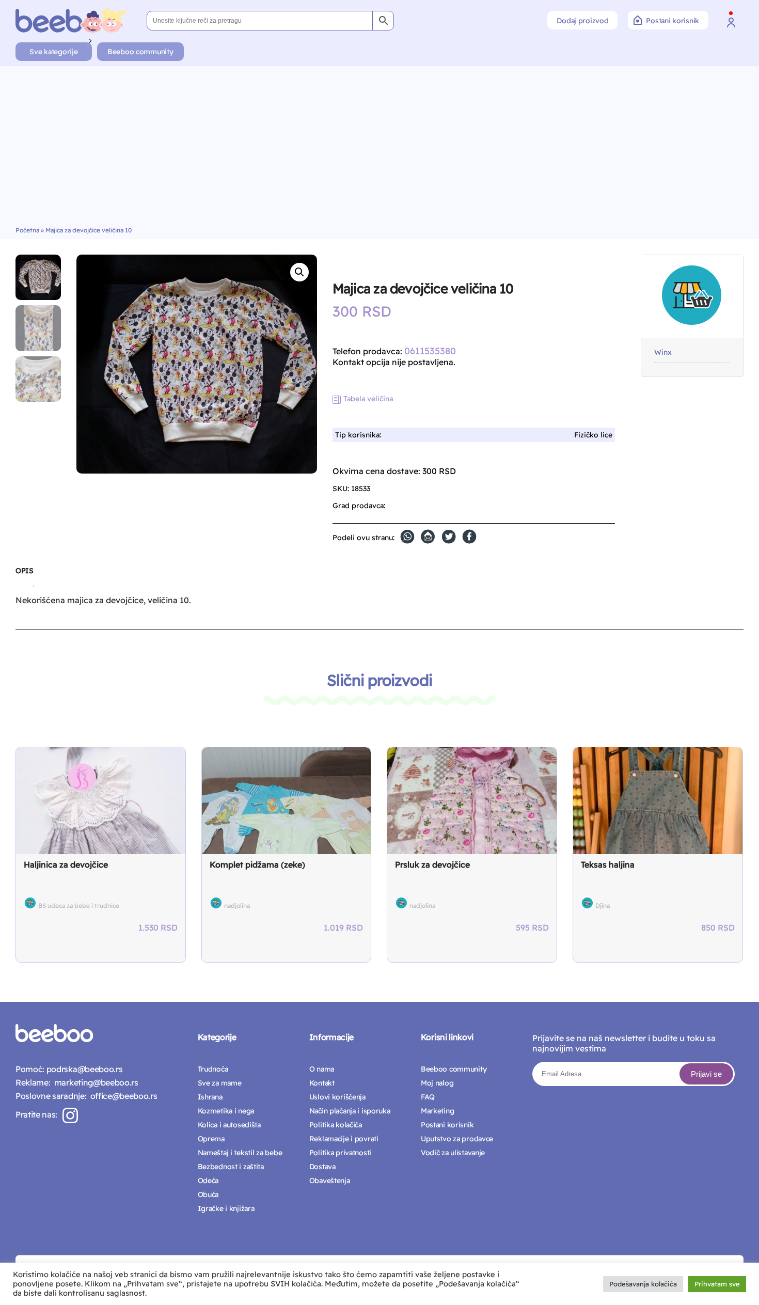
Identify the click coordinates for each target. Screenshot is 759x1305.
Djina (602, 905)
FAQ (428, 1097)
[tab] (24, 575)
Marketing (437, 1110)
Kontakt (322, 1083)
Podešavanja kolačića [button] (643, 1284)
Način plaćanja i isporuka (349, 1110)
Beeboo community (140, 51)
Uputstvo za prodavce (457, 1138)
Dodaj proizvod (582, 20)
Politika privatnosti (340, 1152)
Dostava (322, 1166)
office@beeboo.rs (121, 1096)
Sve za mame (220, 1083)
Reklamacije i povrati (343, 1138)
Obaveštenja (329, 1180)
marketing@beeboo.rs (94, 1082)
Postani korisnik (672, 20)
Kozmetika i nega (226, 1110)
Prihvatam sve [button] (717, 1284)
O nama (321, 1069)
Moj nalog (437, 1083)
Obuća (208, 1194)
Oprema (211, 1138)
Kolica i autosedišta (229, 1124)
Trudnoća (213, 1069)
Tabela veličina (368, 398)
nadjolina (237, 905)
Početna (27, 230)
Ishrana (210, 1097)
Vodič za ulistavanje (453, 1152)
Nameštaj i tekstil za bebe (240, 1152)
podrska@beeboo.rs (83, 1069)
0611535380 (430, 351)
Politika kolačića (335, 1124)
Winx (663, 352)
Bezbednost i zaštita (231, 1166)
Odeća (208, 1180)
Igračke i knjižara (226, 1208)
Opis (24, 570)
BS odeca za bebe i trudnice (78, 905)
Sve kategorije (53, 51)
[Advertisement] (379, 148)
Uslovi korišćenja (337, 1097)
